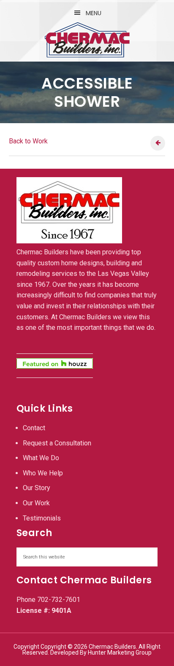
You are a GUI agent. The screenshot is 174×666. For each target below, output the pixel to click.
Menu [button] (93, 13)
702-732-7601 (58, 600)
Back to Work (28, 141)
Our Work (36, 503)
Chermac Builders (87, 39)
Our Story (36, 488)
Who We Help (43, 473)
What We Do (41, 458)
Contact (34, 428)
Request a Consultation (57, 443)
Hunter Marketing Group (120, 652)
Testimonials (42, 518)
